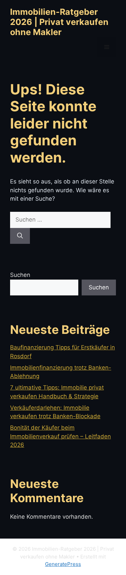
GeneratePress (63, 564)
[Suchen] (20, 236)
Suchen (20, 274)
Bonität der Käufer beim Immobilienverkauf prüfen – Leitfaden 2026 (60, 436)
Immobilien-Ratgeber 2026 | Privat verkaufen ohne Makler (59, 22)
